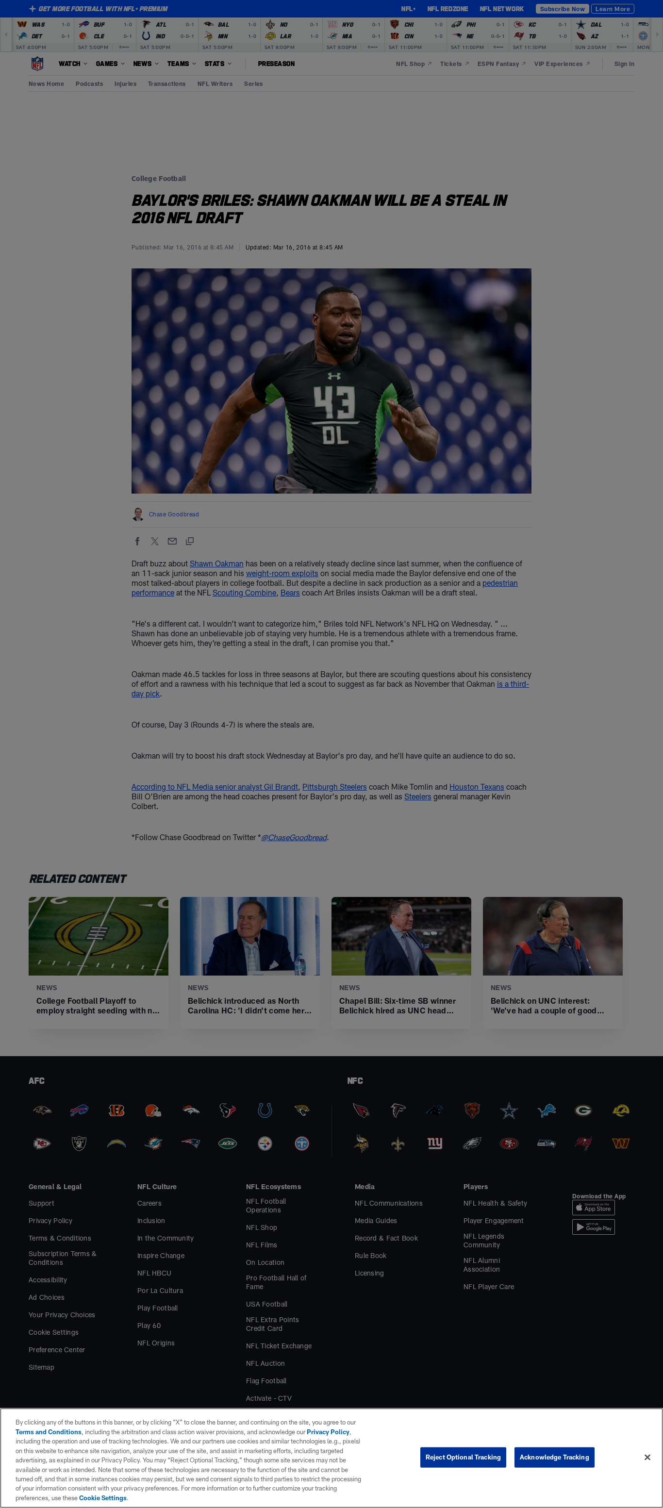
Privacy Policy (328, 1432)
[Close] (647, 1457)
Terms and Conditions (49, 1432)
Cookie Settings (103, 1498)
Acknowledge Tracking (554, 1457)
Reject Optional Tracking (463, 1457)
